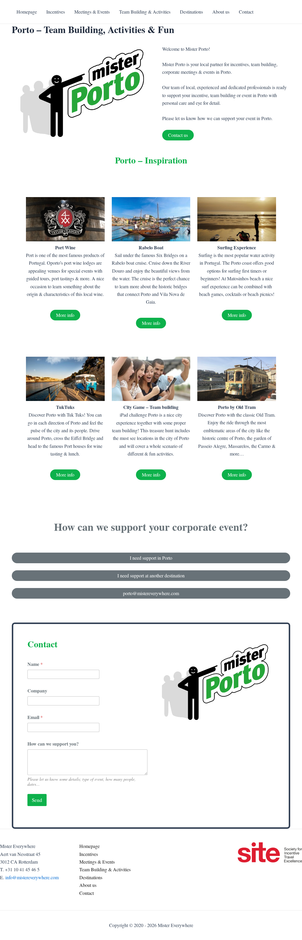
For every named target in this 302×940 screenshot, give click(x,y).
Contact (86, 893)
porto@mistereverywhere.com (151, 593)
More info (65, 315)
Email (35, 717)
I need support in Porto (151, 558)
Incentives (88, 854)
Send (37, 800)
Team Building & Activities (105, 869)
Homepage (89, 846)
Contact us (178, 135)
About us (87, 885)
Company (37, 690)
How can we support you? (53, 743)
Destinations (90, 877)
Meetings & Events (97, 862)
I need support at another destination (151, 575)
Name (35, 664)
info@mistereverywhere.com (32, 877)
